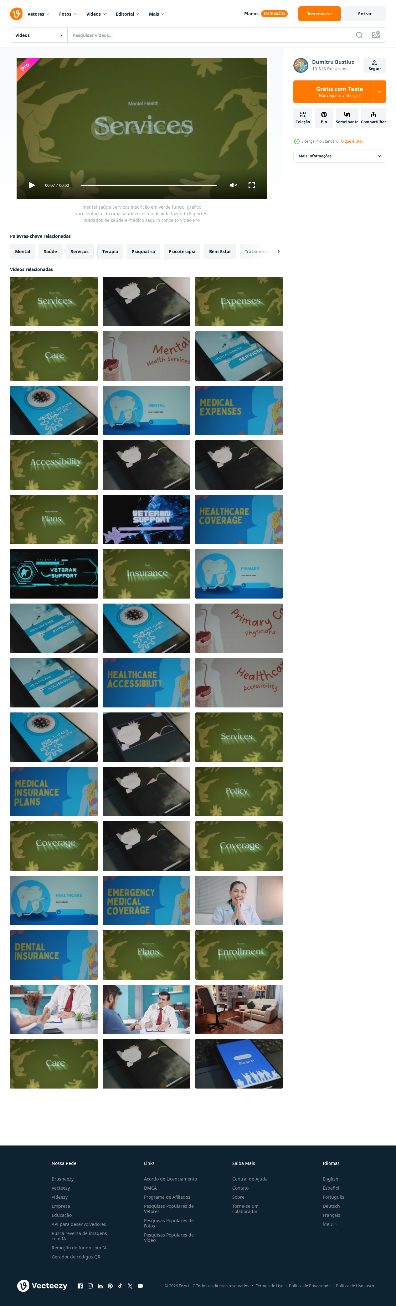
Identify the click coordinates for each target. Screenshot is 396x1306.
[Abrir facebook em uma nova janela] (80, 1285)
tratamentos (258, 251)
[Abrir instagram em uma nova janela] (90, 1285)
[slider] (148, 185)
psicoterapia (182, 251)
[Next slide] (273, 251)
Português (333, 1197)
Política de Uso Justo (355, 1285)
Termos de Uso (270, 1285)
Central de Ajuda (250, 1179)
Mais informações (315, 156)
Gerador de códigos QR (76, 1257)
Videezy (60, 1197)
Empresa (61, 1206)
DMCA (150, 1188)
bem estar (220, 251)
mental (22, 251)
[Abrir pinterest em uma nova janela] (110, 1285)
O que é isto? (352, 141)
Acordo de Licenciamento (170, 1179)
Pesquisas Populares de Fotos (169, 1223)
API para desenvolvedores (79, 1224)
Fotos (65, 14)
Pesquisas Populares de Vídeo (169, 1237)
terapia (110, 251)
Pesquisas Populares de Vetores (169, 1208)
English (330, 1179)
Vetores (36, 14)
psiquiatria (143, 251)
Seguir (375, 68)
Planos (251, 14)
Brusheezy (63, 1179)
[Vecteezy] (16, 14)
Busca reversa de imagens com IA (79, 1236)
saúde (50, 251)
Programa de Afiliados (167, 1197)
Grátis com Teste (339, 91)
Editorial (125, 14)
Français (331, 1215)
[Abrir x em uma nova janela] (130, 1285)
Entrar (365, 14)
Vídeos (93, 14)
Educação (62, 1215)
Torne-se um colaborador (245, 1208)
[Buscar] (359, 35)
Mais (154, 14)
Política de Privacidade (310, 1285)
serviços (80, 251)
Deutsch (331, 1206)
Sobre (238, 1197)
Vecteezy (61, 1188)
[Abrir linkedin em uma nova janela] (100, 1285)
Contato (240, 1188)
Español (331, 1188)
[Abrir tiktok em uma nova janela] (120, 1285)
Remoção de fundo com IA (79, 1248)
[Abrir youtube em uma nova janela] (140, 1285)
